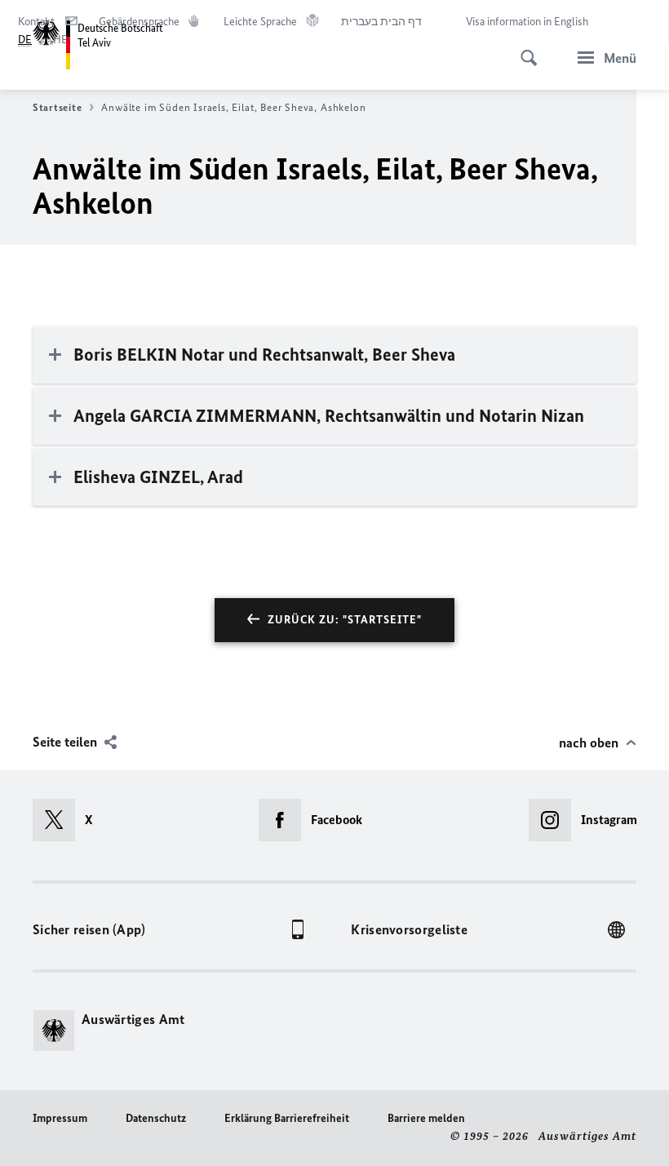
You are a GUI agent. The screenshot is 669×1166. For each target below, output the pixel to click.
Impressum (60, 1118)
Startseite (57, 107)
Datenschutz (156, 1118)
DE (25, 40)
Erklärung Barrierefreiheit (286, 1118)
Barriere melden (426, 1118)
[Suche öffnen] (524, 49)
